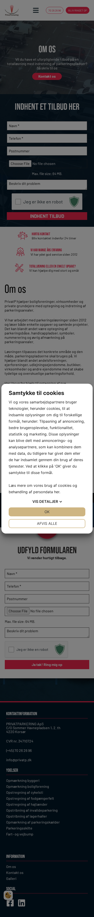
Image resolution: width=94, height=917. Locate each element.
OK (47, 511)
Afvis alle (47, 523)
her (56, 492)
